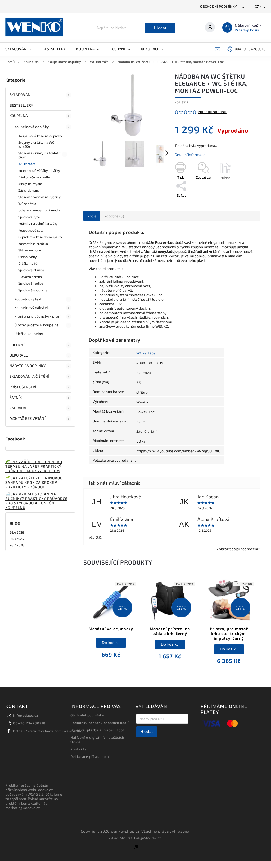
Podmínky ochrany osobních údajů (100, 722)
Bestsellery (21, 105)
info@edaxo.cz (25, 715)
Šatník (16, 397)
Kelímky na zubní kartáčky (38, 223)
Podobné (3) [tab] (114, 216)
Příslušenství (23, 387)
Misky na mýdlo (30, 184)
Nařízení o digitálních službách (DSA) (97, 739)
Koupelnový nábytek (31, 307)
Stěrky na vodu (29, 250)
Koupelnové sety (31, 230)
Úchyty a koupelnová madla (39, 210)
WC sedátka (27, 203)
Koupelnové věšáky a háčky (39, 170)
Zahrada (18, 407)
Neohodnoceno (212, 112)
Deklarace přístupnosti (90, 756)
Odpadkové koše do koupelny (40, 237)
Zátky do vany (29, 190)
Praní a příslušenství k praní (37, 316)
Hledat (160, 28)
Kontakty (78, 749)
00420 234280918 (29, 723)
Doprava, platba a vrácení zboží (98, 730)
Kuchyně (18, 344)
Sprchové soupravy (33, 290)
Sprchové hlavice (31, 270)
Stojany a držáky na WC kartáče (36, 144)
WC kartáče (27, 163)
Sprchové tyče (29, 217)
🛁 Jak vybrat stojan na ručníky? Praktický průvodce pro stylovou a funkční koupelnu (36, 501)
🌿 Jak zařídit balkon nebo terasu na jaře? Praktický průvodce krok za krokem (33, 466)
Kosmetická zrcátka (33, 243)
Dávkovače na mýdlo (34, 177)
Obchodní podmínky (218, 6)
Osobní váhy (27, 257)
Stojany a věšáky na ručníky (39, 197)
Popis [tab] (91, 216)
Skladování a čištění (29, 376)
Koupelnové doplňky (31, 126)
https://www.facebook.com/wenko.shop (48, 731)
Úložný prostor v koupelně (36, 325)
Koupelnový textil (29, 299)
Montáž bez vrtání (28, 418)
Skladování (20, 94)
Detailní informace (190, 154)
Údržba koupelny (28, 333)
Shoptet (126, 838)
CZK (258, 7)
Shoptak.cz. (153, 838)
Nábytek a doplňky (28, 365)
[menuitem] (21, 49)
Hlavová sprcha (30, 276)
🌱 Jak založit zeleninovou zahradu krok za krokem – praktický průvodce (34, 482)
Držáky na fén (28, 263)
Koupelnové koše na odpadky (40, 136)
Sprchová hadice (30, 283)
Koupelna (19, 115)
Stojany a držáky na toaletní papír (39, 155)
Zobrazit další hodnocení (237, 549)
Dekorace (19, 355)
